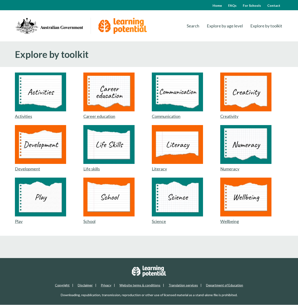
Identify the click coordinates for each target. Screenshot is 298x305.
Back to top (282, 297)
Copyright (62, 285)
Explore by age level (225, 25)
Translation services (183, 285)
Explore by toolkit (266, 25)
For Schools (252, 5)
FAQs (232, 5)
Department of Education (224, 285)
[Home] (49, 25)
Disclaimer (85, 285)
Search (193, 25)
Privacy (106, 285)
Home (217, 5)
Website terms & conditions (139, 285)
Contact (273, 5)
